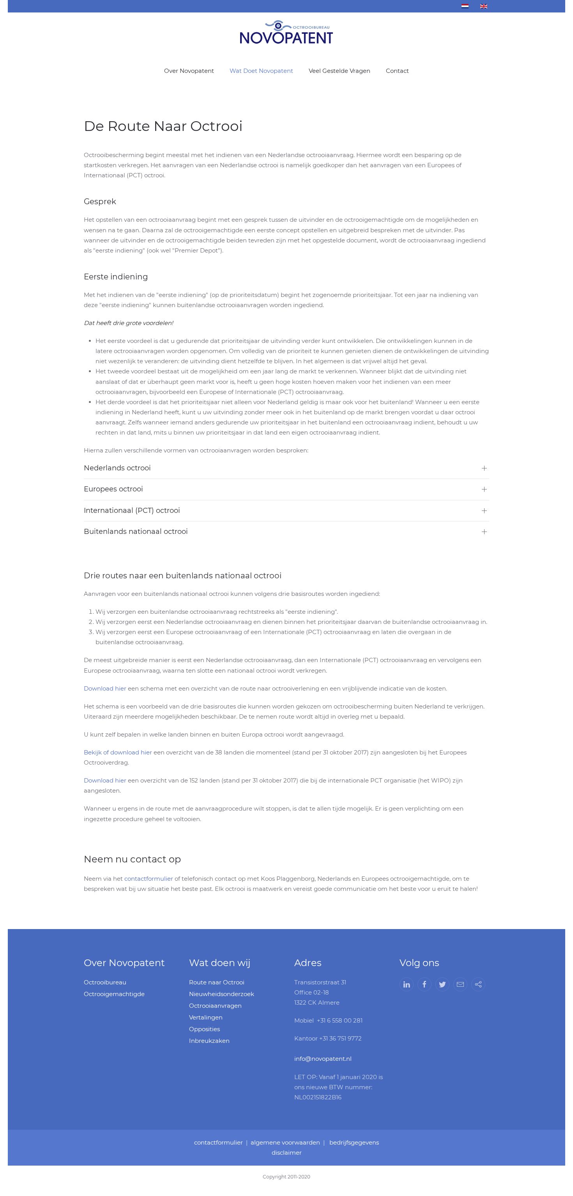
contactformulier (148, 878)
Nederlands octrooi (117, 468)
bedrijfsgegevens (354, 1142)
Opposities (204, 1029)
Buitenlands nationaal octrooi (136, 531)
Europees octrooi (113, 489)
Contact (397, 70)
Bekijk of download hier (118, 752)
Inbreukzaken (209, 1040)
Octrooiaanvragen (215, 1005)
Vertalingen (206, 1017)
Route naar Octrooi (216, 982)
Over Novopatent (189, 70)
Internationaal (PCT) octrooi (132, 510)
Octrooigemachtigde (114, 994)
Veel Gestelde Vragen (339, 70)
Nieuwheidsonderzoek (221, 994)
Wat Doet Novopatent (261, 70)
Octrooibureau (105, 982)
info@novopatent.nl (323, 1058)
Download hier (105, 688)
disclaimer (287, 1152)
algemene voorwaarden (285, 1142)
